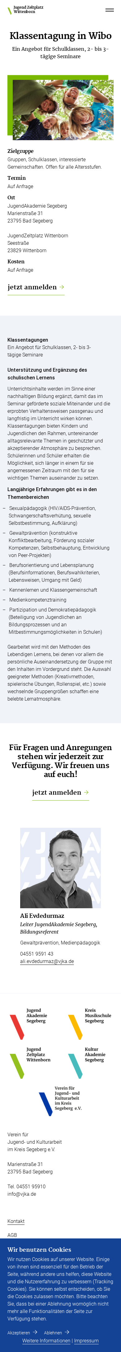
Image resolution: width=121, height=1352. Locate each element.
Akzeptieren (18, 1332)
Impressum (86, 1341)
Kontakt (16, 1221)
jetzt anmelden (32, 287)
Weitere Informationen (46, 1341)
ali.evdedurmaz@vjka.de (47, 961)
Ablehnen (53, 1332)
